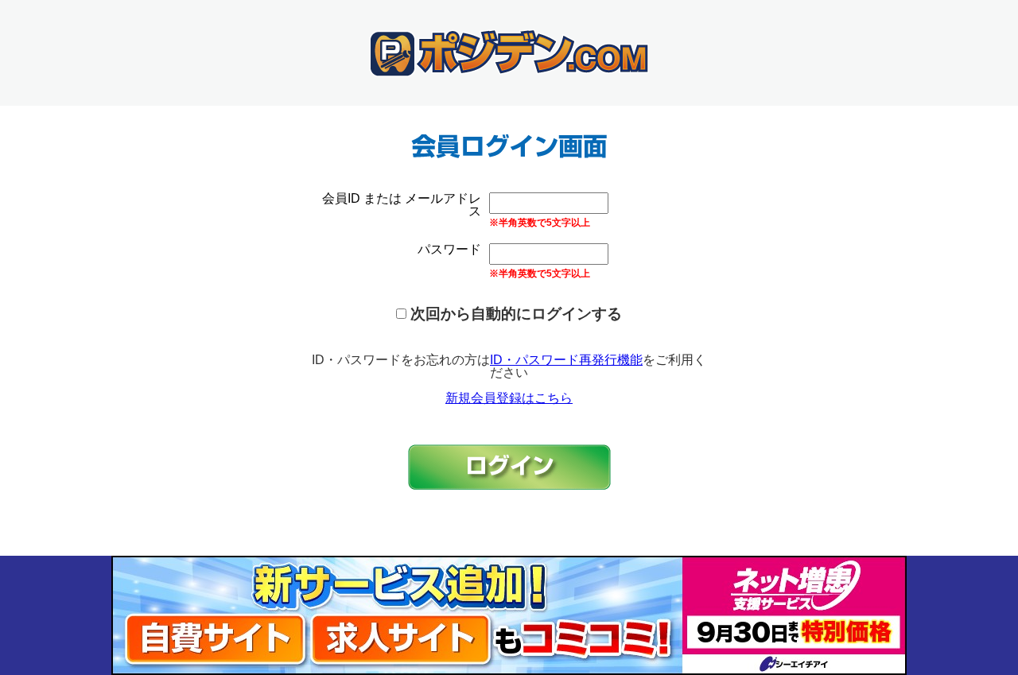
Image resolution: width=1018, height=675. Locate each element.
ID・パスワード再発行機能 (566, 360)
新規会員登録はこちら (509, 398)
